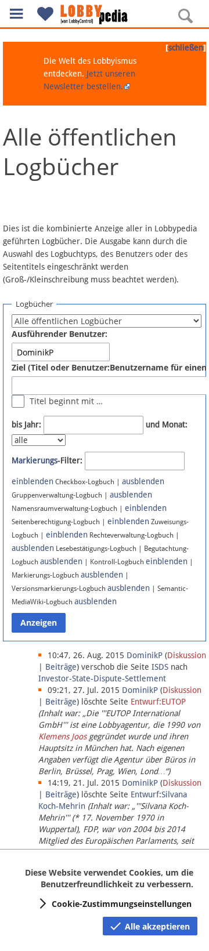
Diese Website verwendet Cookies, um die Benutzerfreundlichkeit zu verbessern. (109, 878)
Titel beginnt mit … (66, 400)
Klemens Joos (62, 736)
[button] (16, 13)
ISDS (160, 666)
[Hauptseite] (104, 14)
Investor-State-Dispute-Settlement (102, 678)
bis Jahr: (26, 424)
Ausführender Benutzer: (59, 333)
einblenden (32, 481)
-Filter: (47, 460)
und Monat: (167, 424)
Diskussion (186, 655)
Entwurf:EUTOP (158, 701)
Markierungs (34, 460)
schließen (185, 47)
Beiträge (61, 666)
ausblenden (143, 481)
